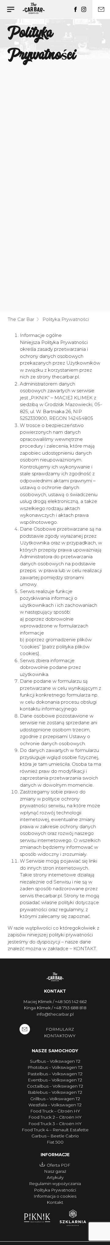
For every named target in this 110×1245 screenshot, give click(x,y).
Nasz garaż (55, 1171)
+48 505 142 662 (71, 1001)
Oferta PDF (58, 1165)
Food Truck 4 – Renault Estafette (55, 1129)
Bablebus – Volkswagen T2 (55, 1092)
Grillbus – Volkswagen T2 (55, 1098)
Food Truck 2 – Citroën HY (55, 1117)
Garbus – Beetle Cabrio (55, 1135)
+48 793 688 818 (70, 1007)
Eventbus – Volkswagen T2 (55, 1079)
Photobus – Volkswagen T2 (55, 1067)
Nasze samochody (55, 1050)
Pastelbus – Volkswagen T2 (55, 1073)
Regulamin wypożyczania (55, 1183)
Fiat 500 (55, 1142)
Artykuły (55, 1177)
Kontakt (55, 991)
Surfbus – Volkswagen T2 (55, 1061)
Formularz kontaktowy (59, 1032)
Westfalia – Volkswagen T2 (55, 1104)
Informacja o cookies (55, 1196)
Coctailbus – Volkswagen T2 (55, 1086)
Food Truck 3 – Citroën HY (55, 1123)
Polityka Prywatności (55, 1190)
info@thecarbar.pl (55, 1014)
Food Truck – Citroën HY (55, 1111)
